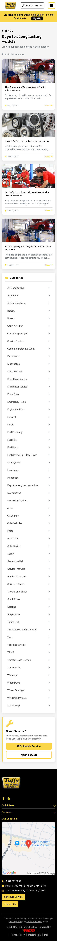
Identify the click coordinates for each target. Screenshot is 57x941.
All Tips (8, 31)
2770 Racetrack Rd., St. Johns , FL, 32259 (25, 890)
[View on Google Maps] (28, 848)
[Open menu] (51, 5)
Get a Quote (30, 754)
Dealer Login (34, 935)
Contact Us (10, 904)
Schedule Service (30, 746)
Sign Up (37, 18)
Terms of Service (34, 921)
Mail (46, 935)
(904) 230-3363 (13, 881)
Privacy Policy (15, 921)
